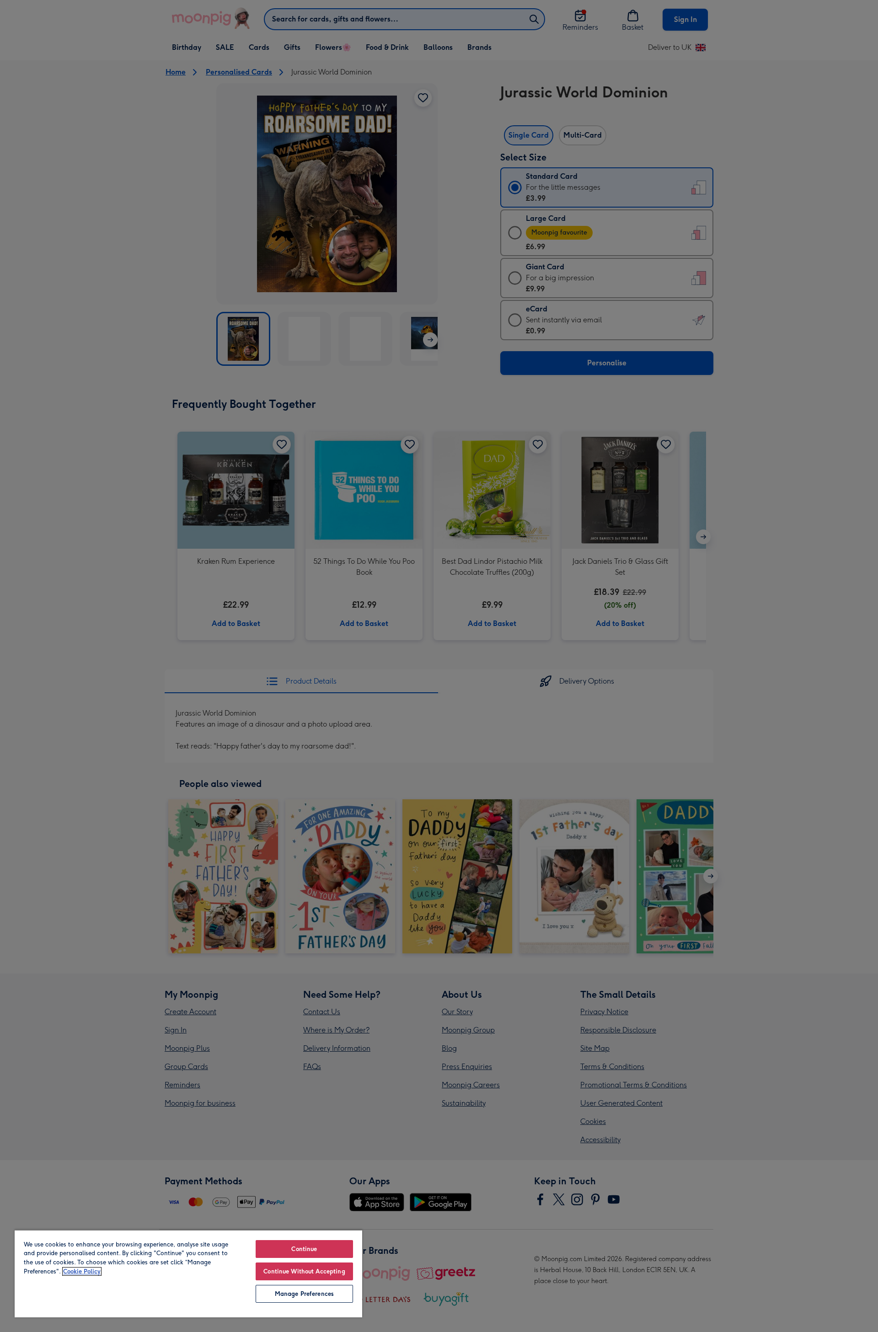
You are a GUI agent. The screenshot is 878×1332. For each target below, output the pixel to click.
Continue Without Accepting (304, 1271)
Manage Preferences (304, 1293)
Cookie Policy (82, 1271)
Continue (304, 1249)
